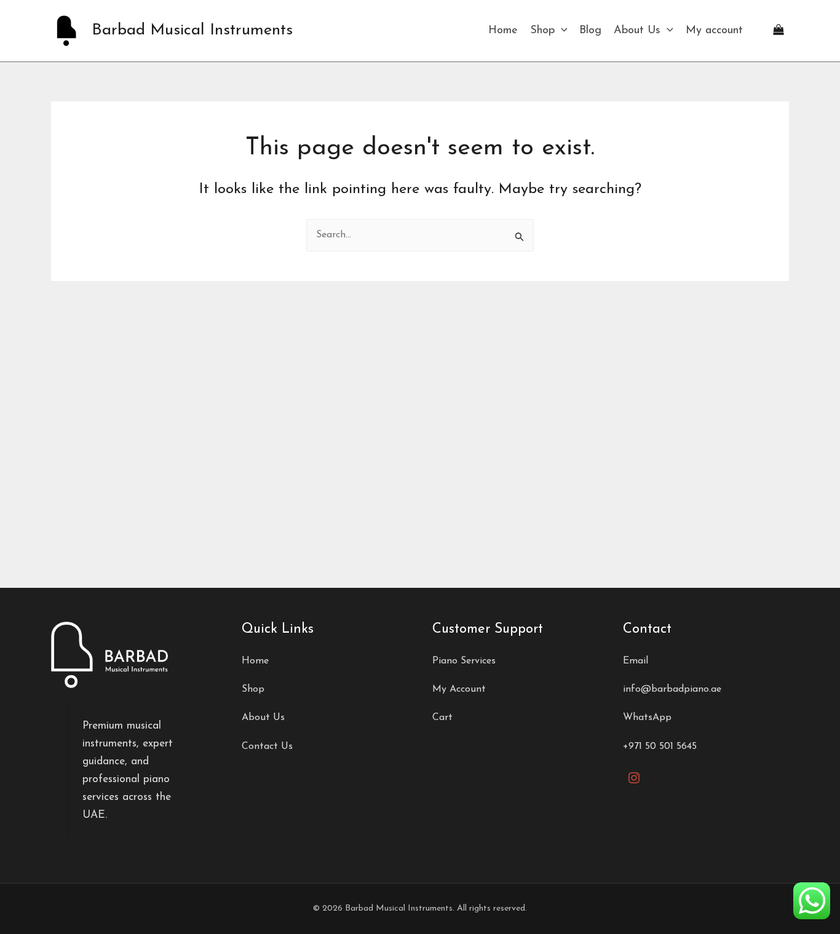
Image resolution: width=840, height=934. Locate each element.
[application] (561, 30)
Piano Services (464, 661)
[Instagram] (634, 778)
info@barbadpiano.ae (672, 689)
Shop (542, 30)
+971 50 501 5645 (660, 746)
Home (503, 30)
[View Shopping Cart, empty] (778, 31)
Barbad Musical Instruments (192, 30)
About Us (637, 30)
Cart (442, 717)
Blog (590, 30)
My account (714, 30)
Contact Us (267, 746)
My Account (459, 689)
